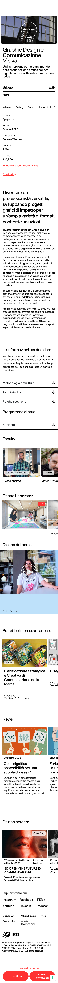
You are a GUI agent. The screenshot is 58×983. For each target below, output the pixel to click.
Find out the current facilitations (20, 165)
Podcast (42, 906)
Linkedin (25, 906)
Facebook (26, 899)
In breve (7, 107)
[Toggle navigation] (53, 6)
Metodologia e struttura (18, 383)
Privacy (43, 915)
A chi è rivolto (12, 392)
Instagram (9, 899)
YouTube (8, 906)
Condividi (8, 174)
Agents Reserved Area (28, 922)
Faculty (32, 107)
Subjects (9, 425)
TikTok (41, 899)
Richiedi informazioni (42, 976)
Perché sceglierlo (14, 401)
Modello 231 (8, 915)
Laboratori (45, 107)
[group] (22, 467)
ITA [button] (30, 6)
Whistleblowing (28, 915)
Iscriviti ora (16, 976)
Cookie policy (9, 921)
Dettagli (19, 107)
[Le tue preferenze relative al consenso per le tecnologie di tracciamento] (53, 978)
